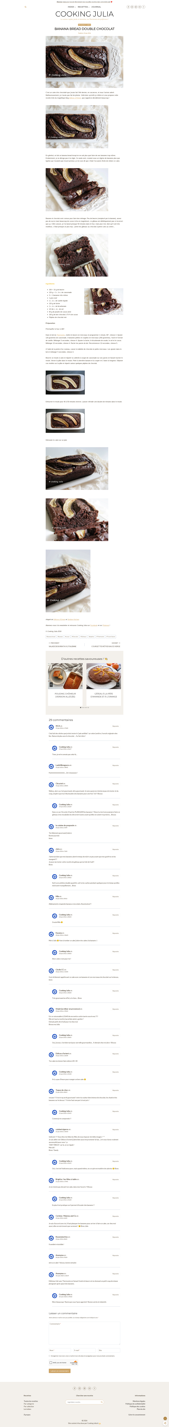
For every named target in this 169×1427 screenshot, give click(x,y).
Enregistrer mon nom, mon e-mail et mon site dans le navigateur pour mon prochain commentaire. (83, 1356)
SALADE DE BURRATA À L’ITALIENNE (62, 644)
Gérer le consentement (136, 1415)
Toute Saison (111, 636)
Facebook (93, 625)
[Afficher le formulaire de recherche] (25, 7)
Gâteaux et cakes (84, 25)
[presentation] (65, 676)
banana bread (51, 636)
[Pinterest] (136, 7)
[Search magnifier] (101, 1402)
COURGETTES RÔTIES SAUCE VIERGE (105, 644)
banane (60, 636)
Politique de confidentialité (135, 1404)
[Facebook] (128, 7)
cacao (67, 636)
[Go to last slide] (51, 684)
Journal (96, 7)
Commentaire (55, 1324)
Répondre (115, 726)
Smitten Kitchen (73, 619)
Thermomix (61, 335)
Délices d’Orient (59, 619)
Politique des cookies (137, 1406)
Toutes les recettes (31, 1401)
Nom (52, 1350)
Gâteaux (83, 636)
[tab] (80, 707)
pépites (91, 636)
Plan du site (141, 1409)
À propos (27, 1415)
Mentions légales (139, 1401)
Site (100, 1350)
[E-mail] (139, 7)
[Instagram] (132, 7)
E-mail (77, 1350)
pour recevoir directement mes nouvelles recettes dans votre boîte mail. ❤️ (84, 2)
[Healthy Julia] (143, 7)
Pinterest (106, 625)
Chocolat (75, 636)
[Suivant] (117, 684)
